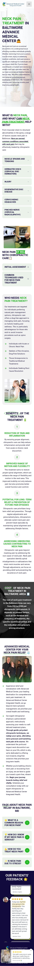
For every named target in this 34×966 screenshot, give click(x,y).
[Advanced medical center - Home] (13, 4)
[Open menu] (29, 4)
